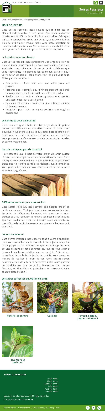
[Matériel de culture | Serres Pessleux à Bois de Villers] (17, 297)
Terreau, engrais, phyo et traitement (87, 317)
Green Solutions (24, 408)
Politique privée (54, 408)
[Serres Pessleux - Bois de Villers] (7, 9)
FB (88, 408)
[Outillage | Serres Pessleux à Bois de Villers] (52, 297)
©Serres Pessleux (10, 408)
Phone (99, 408)
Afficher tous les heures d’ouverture (18, 399)
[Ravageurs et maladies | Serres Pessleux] (17, 341)
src (95, 2)
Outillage (52, 315)
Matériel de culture (17, 315)
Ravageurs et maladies (17, 361)
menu (101, 2)
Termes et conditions (39, 408)
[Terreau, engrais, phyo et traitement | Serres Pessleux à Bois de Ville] (87, 297)
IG (93, 408)
